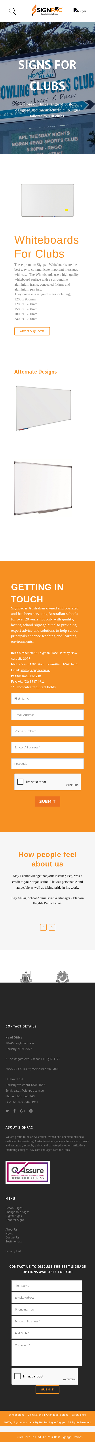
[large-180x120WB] (43, 439)
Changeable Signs (17, 1212)
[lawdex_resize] (47, 226)
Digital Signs (14, 1216)
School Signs (14, 1208)
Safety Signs (79, 1414)
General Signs (15, 1220)
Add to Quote (32, 331)
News (9, 1233)
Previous (43, 927)
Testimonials (14, 1241)
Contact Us (12, 1237)
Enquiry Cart (13, 1251)
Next (52, 927)
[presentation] (47, 782)
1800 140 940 (31, 676)
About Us (11, 1229)
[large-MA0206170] (43, 516)
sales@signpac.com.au (35, 670)
